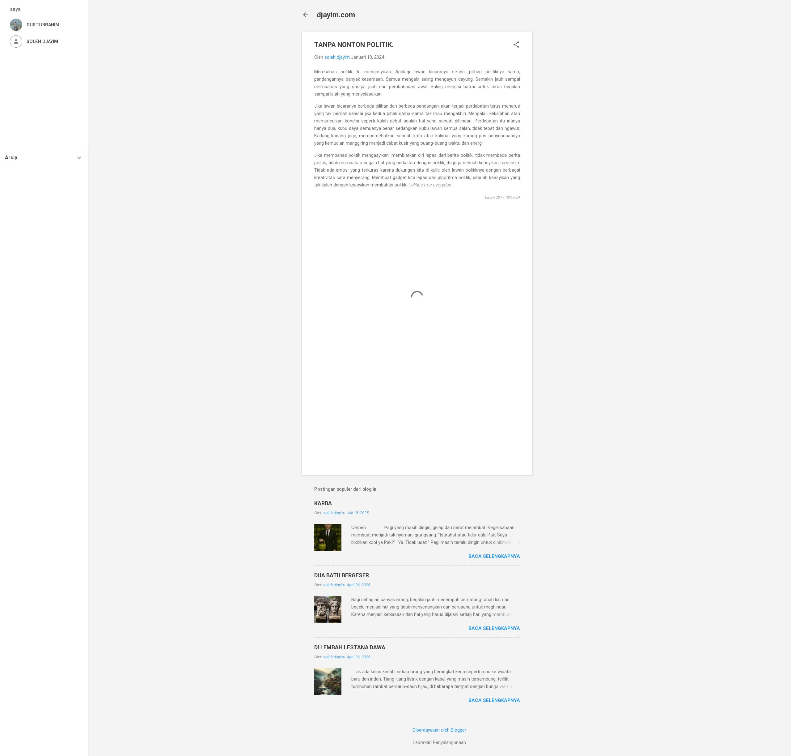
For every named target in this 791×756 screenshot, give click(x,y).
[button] (516, 45)
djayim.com (336, 15)
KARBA (323, 503)
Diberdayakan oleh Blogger (439, 730)
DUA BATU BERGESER (341, 575)
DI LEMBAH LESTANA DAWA (349, 647)
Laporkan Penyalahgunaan (439, 742)
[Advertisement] (557, 124)
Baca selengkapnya (494, 556)
